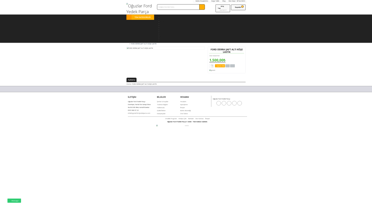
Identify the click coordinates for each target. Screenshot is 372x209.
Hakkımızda (160, 107)
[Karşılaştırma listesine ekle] (232, 65)
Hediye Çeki (182, 118)
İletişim (182, 107)
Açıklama (131, 80)
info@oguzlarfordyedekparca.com (139, 113)
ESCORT (163, 33)
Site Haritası (199, 118)
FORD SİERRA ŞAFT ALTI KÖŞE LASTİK (144, 44)
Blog (223, 1)
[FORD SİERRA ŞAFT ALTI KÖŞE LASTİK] (165, 48)
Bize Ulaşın (232, 1)
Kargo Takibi (215, 1)
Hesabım (183, 101)
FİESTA (162, 41)
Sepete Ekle (221, 66)
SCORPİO (163, 25)
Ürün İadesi (184, 113)
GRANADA (163, 29)
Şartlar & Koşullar (162, 101)
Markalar (191, 118)
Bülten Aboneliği (185, 110)
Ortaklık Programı (171, 118)
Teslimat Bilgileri (162, 104)
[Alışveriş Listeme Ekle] (227, 65)
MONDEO (163, 37)
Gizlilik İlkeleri (161, 110)
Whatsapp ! (15, 201)
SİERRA (162, 21)
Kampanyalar (161, 113)
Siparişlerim (184, 104)
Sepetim (239, 7)
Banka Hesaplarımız (201, 1)
